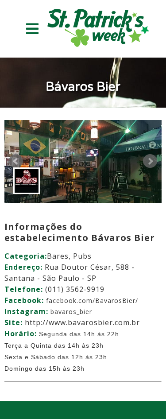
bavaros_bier (71, 311)
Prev (16, 161)
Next (150, 161)
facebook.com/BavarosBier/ (92, 300)
